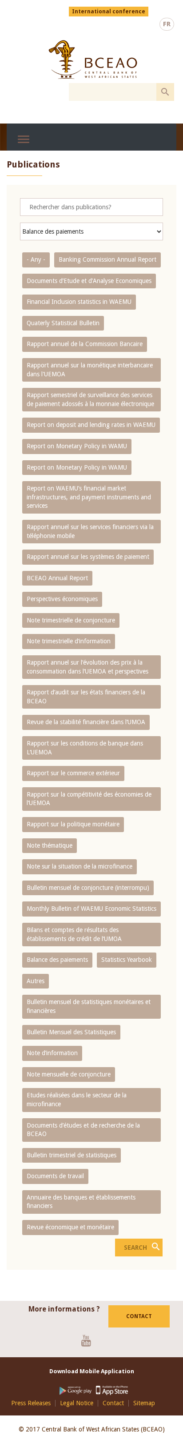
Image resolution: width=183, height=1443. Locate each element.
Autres (35, 981)
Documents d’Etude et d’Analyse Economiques (89, 280)
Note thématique (49, 845)
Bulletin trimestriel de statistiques (71, 1155)
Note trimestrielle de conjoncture (71, 620)
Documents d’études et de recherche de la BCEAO (83, 1130)
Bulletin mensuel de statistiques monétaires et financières (89, 1006)
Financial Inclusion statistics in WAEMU (79, 301)
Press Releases (31, 1403)
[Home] (93, 59)
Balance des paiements (57, 959)
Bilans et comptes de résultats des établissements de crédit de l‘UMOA (74, 934)
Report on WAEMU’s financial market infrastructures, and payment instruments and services (89, 497)
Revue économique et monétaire (70, 1227)
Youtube (89, 1340)
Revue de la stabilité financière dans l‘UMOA (86, 721)
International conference (108, 11)
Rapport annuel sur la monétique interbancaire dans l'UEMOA (90, 370)
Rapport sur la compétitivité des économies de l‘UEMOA (89, 799)
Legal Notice (76, 1403)
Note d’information (52, 1052)
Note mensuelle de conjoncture (69, 1074)
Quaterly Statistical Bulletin (63, 323)
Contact (139, 1316)
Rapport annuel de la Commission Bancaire (85, 343)
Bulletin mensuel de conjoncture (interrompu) (88, 887)
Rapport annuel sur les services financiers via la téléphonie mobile (90, 531)
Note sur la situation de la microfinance (79, 866)
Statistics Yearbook (126, 959)
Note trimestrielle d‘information (69, 641)
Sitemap (144, 1403)
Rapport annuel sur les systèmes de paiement (88, 556)
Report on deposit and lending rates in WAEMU (91, 424)
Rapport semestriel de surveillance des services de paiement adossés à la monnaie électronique (90, 399)
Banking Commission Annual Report (107, 259)
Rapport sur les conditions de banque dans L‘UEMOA (85, 748)
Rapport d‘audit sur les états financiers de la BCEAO (86, 697)
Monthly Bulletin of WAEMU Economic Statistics (91, 908)
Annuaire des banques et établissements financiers (81, 1202)
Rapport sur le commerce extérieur (73, 773)
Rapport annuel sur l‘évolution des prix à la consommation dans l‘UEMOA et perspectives (87, 667)
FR (167, 24)
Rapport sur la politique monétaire (73, 824)
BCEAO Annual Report (57, 578)
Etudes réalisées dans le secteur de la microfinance (77, 1100)
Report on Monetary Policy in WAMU (77, 446)
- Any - (36, 259)
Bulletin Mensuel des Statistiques (71, 1032)
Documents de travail (55, 1176)
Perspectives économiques (62, 598)
